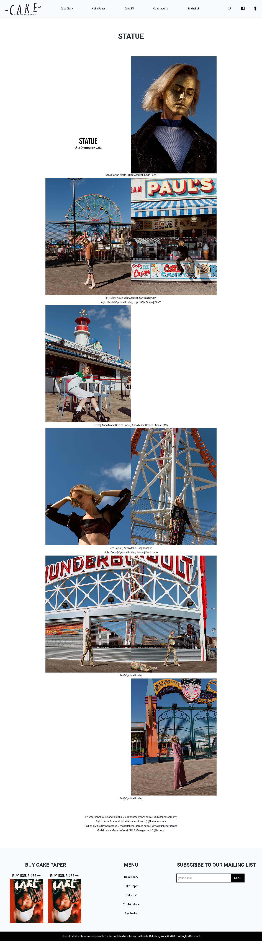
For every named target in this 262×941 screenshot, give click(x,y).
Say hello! (193, 8)
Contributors (160, 8)
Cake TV (129, 8)
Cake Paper (98, 8)
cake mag (23, 9)
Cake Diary (66, 8)
